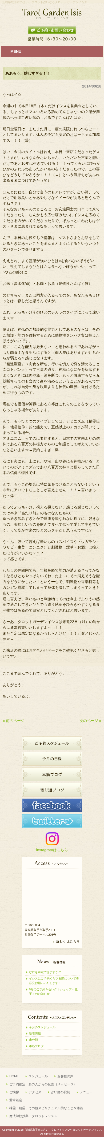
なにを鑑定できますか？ (45, 972)
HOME (14, 1076)
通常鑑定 (15, 1100)
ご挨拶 (14, 1092)
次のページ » (90, 720)
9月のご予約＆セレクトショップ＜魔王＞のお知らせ (53, 991)
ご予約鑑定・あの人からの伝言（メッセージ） (43, 1084)
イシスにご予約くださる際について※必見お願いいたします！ (54, 980)
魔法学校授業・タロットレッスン (33, 1116)
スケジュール (38, 1076)
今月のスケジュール (42, 1027)
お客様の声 (65, 1076)
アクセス (35, 1092)
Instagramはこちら (52, 850)
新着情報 (35, 1033)
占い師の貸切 (60, 1092)
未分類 (33, 1039)
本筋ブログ (36, 1046)
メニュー (86, 1092)
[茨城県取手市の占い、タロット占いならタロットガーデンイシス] (52, 17)
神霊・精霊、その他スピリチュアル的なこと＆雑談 (46, 1108)
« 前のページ (14, 720)
